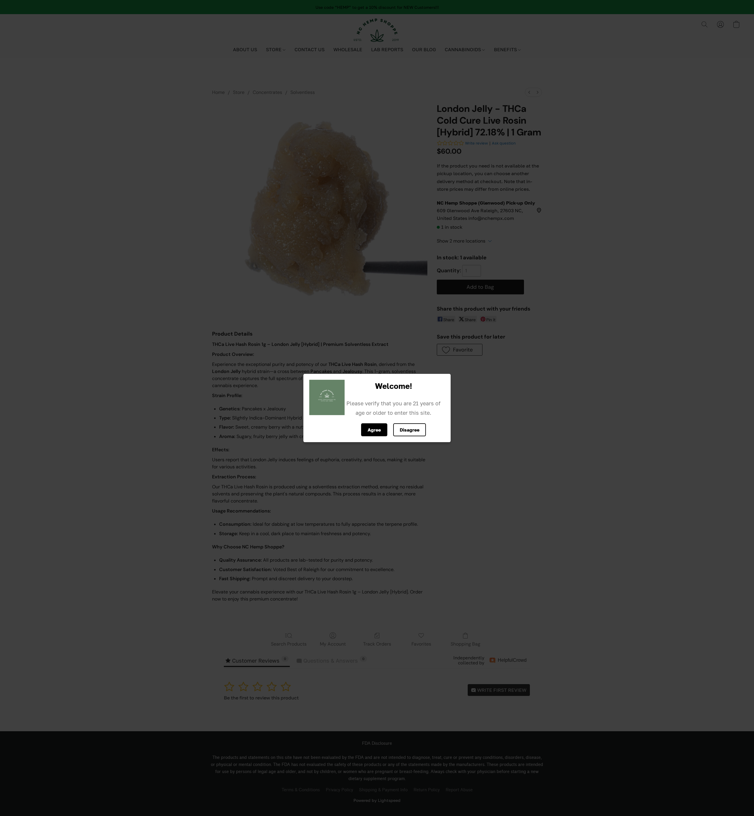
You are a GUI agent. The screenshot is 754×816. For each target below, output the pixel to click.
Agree (374, 430)
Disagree (409, 430)
